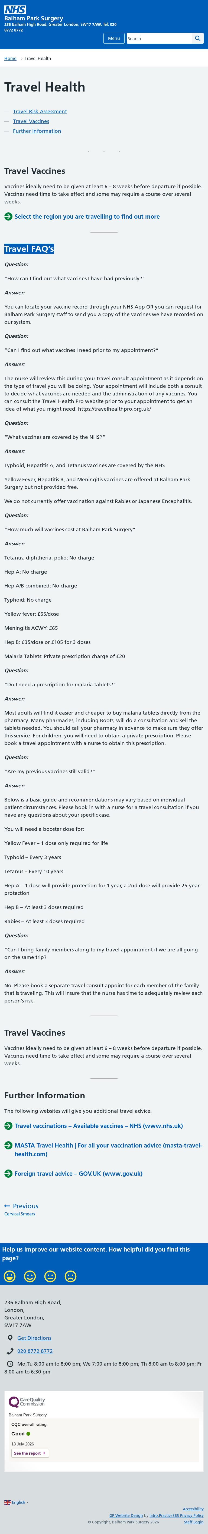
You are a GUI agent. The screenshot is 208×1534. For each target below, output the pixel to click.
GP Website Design (126, 1515)
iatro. (154, 1515)
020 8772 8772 (35, 1351)
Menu (114, 38)
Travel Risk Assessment (40, 111)
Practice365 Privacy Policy (181, 1515)
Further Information (37, 131)
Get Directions (34, 1338)
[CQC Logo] (27, 1406)
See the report (27, 1453)
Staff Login (194, 1522)
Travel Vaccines (31, 121)
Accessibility (193, 1509)
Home (10, 58)
